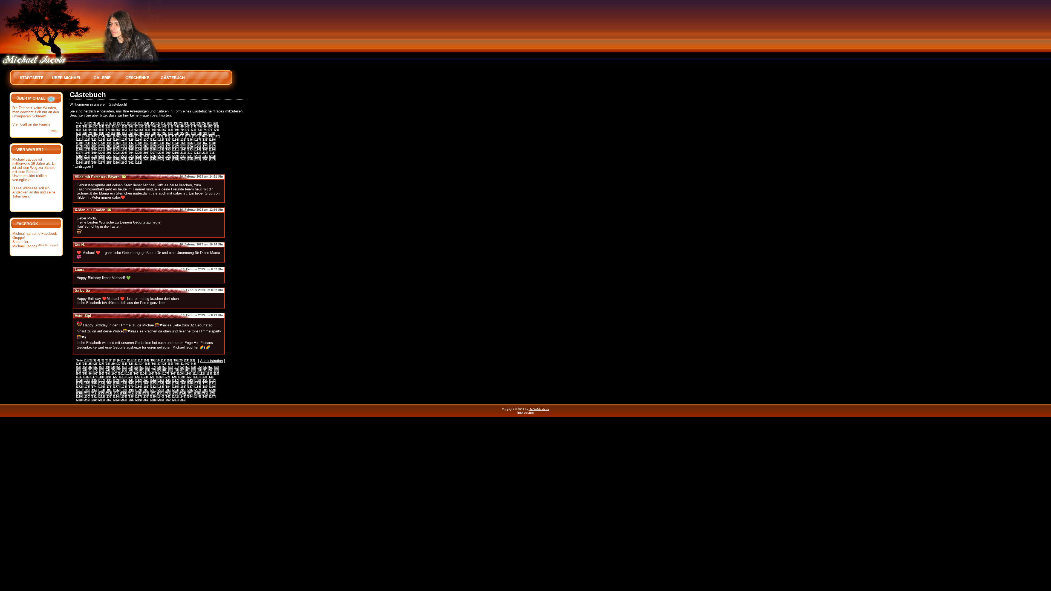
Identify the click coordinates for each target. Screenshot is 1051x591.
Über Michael (66, 78)
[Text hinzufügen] (51, 98)
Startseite (31, 78)
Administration (211, 361)
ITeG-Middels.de (539, 409)
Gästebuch (173, 78)
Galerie (102, 78)
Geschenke (137, 78)
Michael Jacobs (24, 246)
